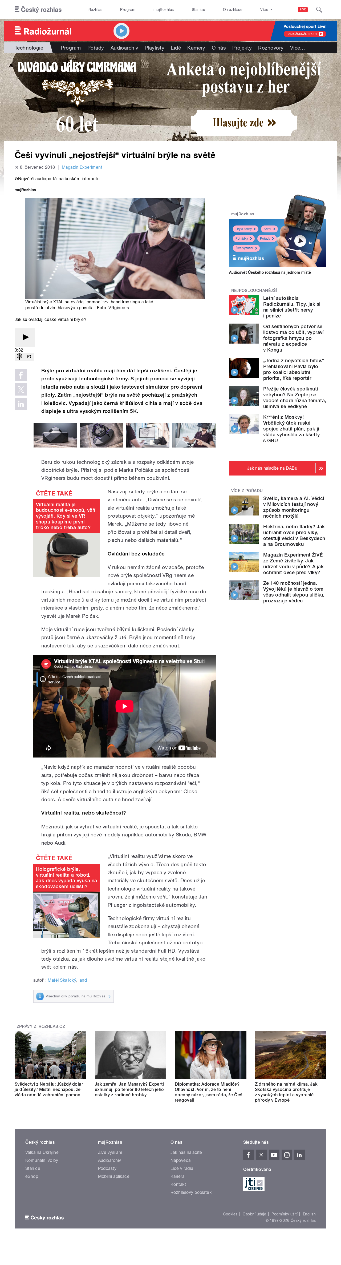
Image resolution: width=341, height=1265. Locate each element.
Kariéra (177, 1176)
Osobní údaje (254, 1214)
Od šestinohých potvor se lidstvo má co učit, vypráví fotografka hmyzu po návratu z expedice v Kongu (293, 338)
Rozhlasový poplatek (191, 1192)
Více (297, 48)
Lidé (176, 48)
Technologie (29, 48)
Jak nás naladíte (186, 1152)
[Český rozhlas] (38, 9)
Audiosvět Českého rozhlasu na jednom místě (270, 272)
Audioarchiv (124, 48)
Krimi (267, 229)
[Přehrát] (25, 337)
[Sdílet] (29, 357)
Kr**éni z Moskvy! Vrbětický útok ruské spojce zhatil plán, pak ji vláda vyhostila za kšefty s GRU (291, 428)
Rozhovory (270, 48)
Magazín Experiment (82, 167)
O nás (219, 48)
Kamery (196, 48)
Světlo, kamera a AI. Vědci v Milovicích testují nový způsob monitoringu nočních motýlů (293, 507)
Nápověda (180, 1160)
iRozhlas (95, 9)
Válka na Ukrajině (42, 1152)
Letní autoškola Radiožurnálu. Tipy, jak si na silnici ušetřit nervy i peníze (291, 307)
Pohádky (242, 238)
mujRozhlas (163, 9)
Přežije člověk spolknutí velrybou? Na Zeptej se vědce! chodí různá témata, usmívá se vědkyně (294, 397)
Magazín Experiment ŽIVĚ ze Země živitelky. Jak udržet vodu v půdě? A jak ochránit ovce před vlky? (293, 563)
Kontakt (178, 1184)
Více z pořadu (247, 490)
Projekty (242, 48)
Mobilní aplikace (114, 1176)
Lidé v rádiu (181, 1168)
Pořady (95, 48)
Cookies (230, 1214)
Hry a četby (244, 229)
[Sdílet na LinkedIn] (21, 404)
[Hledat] (319, 9)
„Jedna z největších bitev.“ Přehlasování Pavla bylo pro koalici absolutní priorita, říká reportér (293, 369)
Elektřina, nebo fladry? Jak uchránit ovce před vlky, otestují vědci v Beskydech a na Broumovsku (294, 535)
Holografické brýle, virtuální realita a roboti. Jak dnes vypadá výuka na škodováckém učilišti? (66, 877)
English (309, 1214)
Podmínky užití (284, 1214)
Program (127, 9)
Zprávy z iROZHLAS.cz (41, 1026)
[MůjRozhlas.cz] (25, 190)
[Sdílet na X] (21, 389)
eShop (31, 1176)
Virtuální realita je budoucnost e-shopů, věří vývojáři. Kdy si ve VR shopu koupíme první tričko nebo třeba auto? (65, 516)
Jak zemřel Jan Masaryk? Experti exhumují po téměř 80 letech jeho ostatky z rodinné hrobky (129, 1089)
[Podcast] (19, 357)
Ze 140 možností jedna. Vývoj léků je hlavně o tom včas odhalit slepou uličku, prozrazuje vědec (293, 591)
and (83, 980)
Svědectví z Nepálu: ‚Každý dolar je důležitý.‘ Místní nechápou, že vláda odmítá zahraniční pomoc (49, 1089)
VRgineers (118, 307)
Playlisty (154, 48)
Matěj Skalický (62, 980)
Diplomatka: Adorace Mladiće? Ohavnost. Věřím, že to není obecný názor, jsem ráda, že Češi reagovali (209, 1092)
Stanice (198, 9)
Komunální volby (41, 1160)
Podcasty (107, 1168)
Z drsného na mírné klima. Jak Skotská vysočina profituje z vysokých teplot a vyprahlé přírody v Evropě (286, 1092)
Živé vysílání (244, 248)
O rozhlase (232, 9)
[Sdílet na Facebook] (21, 375)
